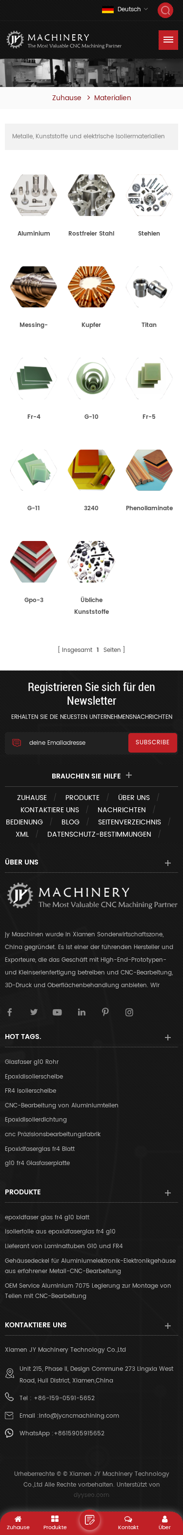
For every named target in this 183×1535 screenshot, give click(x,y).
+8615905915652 (79, 1433)
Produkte (82, 797)
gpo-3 (33, 600)
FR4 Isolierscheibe (30, 1091)
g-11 (33, 508)
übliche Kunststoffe (91, 606)
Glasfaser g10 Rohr (32, 1062)
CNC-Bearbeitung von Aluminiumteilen (62, 1105)
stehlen (149, 233)
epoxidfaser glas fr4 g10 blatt (47, 1217)
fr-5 (149, 417)
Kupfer (91, 325)
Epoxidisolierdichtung (36, 1119)
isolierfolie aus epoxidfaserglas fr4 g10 (60, 1231)
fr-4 (34, 417)
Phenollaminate (149, 508)
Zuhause (66, 98)
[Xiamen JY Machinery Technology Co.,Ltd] (63, 39)
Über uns (134, 797)
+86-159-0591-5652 (64, 1398)
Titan (149, 325)
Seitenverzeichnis (129, 822)
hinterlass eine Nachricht (90, 1520)
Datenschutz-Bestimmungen (99, 834)
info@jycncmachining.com (79, 1416)
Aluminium (34, 233)
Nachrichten (122, 810)
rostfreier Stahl (91, 233)
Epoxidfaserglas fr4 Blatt (40, 1149)
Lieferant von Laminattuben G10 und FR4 (64, 1246)
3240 (91, 508)
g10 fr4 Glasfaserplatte (37, 1163)
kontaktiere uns (49, 810)
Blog (70, 822)
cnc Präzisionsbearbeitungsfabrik (53, 1134)
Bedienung (24, 822)
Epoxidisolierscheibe (34, 1076)
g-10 (91, 417)
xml (22, 834)
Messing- (34, 325)
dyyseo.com (91, 1495)
